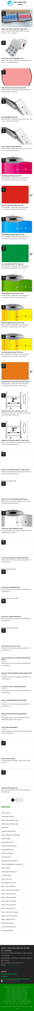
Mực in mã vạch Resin (8, 894)
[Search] (32, 3)
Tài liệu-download (7, 930)
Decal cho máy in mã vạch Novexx (17, 988)
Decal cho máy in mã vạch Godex (17, 994)
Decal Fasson (5, 813)
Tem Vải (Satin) (6, 875)
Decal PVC (4, 827)
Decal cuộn (25, 986)
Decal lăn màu (6, 857)
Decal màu (6, 987)
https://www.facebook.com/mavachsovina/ (15, 979)
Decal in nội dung (7, 853)
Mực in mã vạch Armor (8, 905)
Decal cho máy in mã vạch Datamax (17, 992)
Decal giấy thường (7, 817)
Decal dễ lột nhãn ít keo (9, 846)
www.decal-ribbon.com (12, 965)
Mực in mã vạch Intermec (9, 912)
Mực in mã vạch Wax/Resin (10, 890)
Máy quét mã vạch (7, 923)
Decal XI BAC (5, 839)
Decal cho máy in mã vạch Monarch (17, 990)
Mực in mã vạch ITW (8, 908)
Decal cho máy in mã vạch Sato (17, 996)
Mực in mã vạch (24, 1004)
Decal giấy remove (7, 842)
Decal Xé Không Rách (8, 831)
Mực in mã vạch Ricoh (8, 897)
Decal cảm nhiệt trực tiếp (9, 824)
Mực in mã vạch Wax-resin (24, 1002)
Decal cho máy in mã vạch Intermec (17, 995)
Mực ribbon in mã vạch (8, 883)
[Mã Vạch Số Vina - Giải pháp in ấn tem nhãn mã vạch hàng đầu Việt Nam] (17, 3)
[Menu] (2, 3)
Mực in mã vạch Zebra (8, 901)
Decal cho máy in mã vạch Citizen (20, 987)
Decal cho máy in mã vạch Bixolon (17, 991)
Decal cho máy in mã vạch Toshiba (17, 997)
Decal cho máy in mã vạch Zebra (17, 999)
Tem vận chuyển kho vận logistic (12, 864)
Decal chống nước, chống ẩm (10, 835)
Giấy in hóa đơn (6, 879)
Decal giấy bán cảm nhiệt (9, 820)
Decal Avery (8, 986)
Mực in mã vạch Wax (8, 886)
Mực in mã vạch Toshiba (9, 916)
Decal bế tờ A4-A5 (7, 850)
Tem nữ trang (5, 868)
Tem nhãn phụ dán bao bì (9, 861)
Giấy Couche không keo (9, 872)
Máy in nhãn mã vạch (8, 919)
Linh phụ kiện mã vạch (8, 927)
